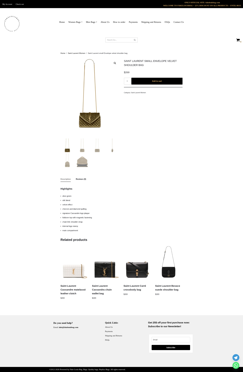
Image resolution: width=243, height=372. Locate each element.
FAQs (167, 22)
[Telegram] (235, 357)
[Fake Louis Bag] (12, 24)
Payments (133, 22)
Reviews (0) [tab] (81, 179)
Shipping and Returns (151, 22)
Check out (20, 4)
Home (62, 22)
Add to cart (157, 81)
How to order (119, 22)
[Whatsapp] (235, 365)
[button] (81, 22)
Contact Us (179, 22)
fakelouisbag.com (213, 3)
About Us (105, 22)
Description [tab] (65, 179)
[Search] (135, 40)
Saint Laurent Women (76, 53)
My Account (7, 4)
